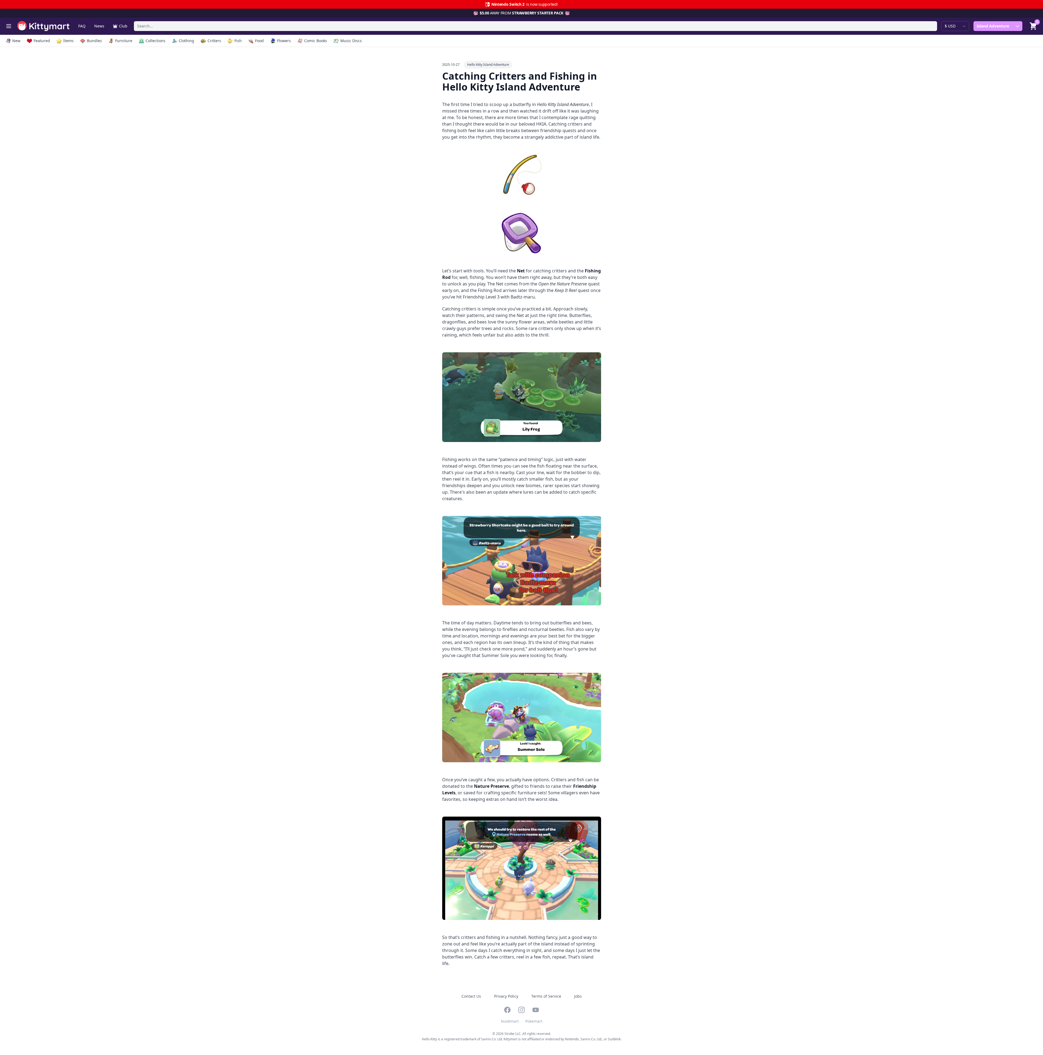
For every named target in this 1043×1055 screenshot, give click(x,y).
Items (68, 40)
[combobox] (535, 26)
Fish (238, 40)
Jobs (578, 996)
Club (123, 26)
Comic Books (315, 40)
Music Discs (351, 40)
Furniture (123, 40)
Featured (42, 40)
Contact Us (471, 996)
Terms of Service (546, 996)
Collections (155, 40)
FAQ (82, 26)
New (16, 40)
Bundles (94, 40)
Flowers (284, 40)
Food (259, 40)
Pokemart (533, 1021)
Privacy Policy (506, 996)
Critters (214, 40)
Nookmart (510, 1021)
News (99, 26)
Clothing (186, 40)
